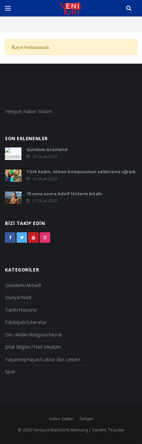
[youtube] (33, 237)
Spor (10, 371)
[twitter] (22, 237)
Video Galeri (61, 419)
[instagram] (45, 237)
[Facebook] (10, 237)
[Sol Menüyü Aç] (8, 8)
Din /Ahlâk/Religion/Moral (33, 334)
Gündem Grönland (46, 149)
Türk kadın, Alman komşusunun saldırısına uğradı (81, 171)
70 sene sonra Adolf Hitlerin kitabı (64, 194)
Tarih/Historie (21, 309)
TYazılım (116, 430)
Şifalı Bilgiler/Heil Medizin (33, 346)
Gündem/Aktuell (23, 285)
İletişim (86, 419)
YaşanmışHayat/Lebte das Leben (42, 359)
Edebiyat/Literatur (26, 322)
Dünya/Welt (18, 297)
